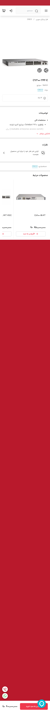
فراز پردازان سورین (42, 19)
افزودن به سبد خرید (34, 706)
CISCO (29, 19)
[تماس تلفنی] (5, 689)
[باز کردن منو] (45, 10)
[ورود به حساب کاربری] (11, 11)
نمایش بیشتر (45, 133)
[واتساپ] (5, 696)
